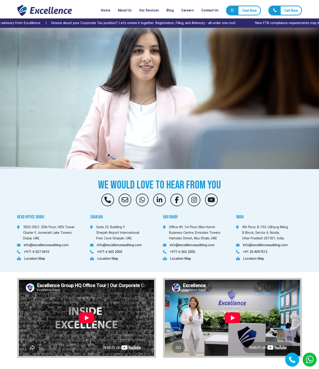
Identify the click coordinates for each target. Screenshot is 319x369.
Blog (170, 10)
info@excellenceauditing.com (46, 245)
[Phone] (274, 10)
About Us (125, 10)
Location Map (34, 259)
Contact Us (210, 10)
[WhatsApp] (232, 10)
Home (105, 10)
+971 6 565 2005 (109, 252)
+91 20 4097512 (255, 252)
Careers (187, 10)
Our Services (149, 10)
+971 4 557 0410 (36, 252)
